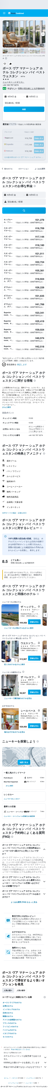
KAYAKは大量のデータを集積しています (22, 1062)
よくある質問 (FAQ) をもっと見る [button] (24, 902)
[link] (18, 627)
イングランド (30, 1078)
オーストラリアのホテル (12, 1002)
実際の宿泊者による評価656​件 (31, 88)
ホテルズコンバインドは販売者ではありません (22, 1057)
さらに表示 (6, 407)
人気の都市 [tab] (21, 990)
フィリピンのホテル (10, 1026)
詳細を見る (34, 622)
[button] (4, 13)
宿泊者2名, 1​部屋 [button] (12, 102)
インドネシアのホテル (11, 1009)
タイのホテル (8, 1036)
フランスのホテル (9, 1023)
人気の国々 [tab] (8, 990)
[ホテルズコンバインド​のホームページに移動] (16, 13)
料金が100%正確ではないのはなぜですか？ (23, 1066)
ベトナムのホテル (9, 1030)
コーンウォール (13, 1083)
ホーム (6, 1078)
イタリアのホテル (9, 1033)
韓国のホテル (8, 1016)
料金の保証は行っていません (20, 1049)
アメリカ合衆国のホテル (12, 1019)
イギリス (14, 1078)
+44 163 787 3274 (11, 85)
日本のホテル (8, 1012)
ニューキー (29, 1083)
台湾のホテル (8, 1006)
